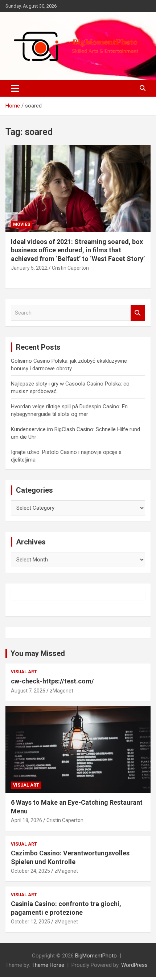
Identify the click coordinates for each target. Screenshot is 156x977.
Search (138, 313)
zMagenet (61, 691)
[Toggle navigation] (15, 88)
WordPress (134, 965)
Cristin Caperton (70, 268)
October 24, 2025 (30, 871)
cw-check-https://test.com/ (52, 681)
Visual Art (24, 671)
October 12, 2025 (30, 922)
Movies (21, 224)
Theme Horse (48, 965)
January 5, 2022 (29, 268)
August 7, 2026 (28, 691)
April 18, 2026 (26, 820)
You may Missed (38, 653)
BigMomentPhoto (96, 955)
